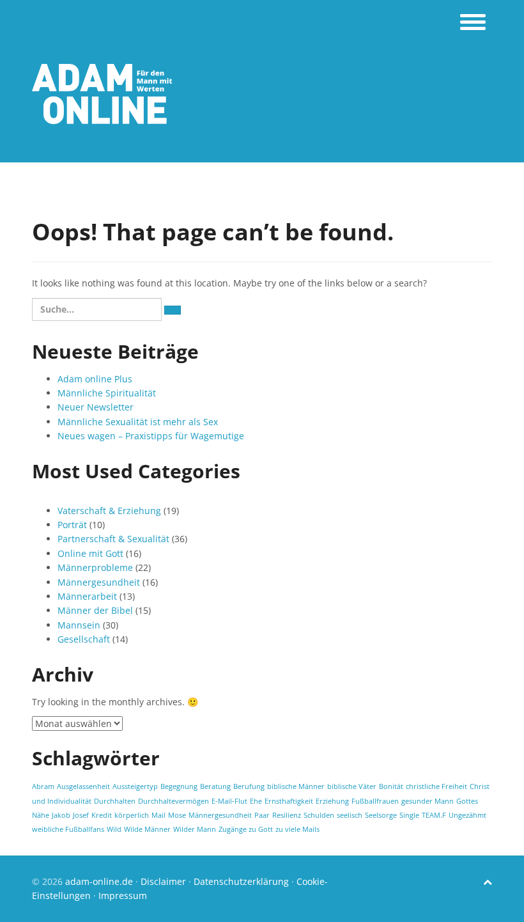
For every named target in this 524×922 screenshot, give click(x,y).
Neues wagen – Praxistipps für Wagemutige (151, 436)
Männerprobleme (95, 567)
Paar (262, 815)
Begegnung (178, 786)
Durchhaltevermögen (173, 801)
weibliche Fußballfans (68, 829)
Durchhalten (114, 801)
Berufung (249, 786)
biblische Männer (296, 786)
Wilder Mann (194, 829)
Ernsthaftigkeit (289, 801)
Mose (177, 815)
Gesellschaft (84, 639)
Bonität (391, 786)
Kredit (101, 815)
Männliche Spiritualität (107, 393)
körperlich (131, 815)
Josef (81, 815)
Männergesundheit (99, 582)
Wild (114, 829)
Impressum (122, 895)
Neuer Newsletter (96, 407)
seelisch (349, 815)
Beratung (215, 786)
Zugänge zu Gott (246, 829)
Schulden (319, 815)
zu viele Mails (297, 829)
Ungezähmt (467, 815)
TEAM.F (434, 815)
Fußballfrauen (375, 801)
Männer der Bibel (95, 610)
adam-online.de (100, 881)
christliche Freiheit (436, 786)
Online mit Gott (90, 553)
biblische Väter (351, 786)
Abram (43, 786)
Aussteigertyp (135, 786)
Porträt (72, 525)
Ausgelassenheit (83, 786)
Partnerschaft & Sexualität (113, 539)
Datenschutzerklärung (241, 881)
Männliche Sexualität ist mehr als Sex (138, 422)
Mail (158, 815)
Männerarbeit (87, 596)
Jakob (61, 815)
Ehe (256, 801)
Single (409, 815)
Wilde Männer (147, 829)
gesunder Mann (427, 801)
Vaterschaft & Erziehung (109, 510)
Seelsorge (381, 815)
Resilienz (286, 815)
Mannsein (79, 625)
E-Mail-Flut (229, 801)
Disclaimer (163, 881)
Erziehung (332, 801)
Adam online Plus (95, 379)
